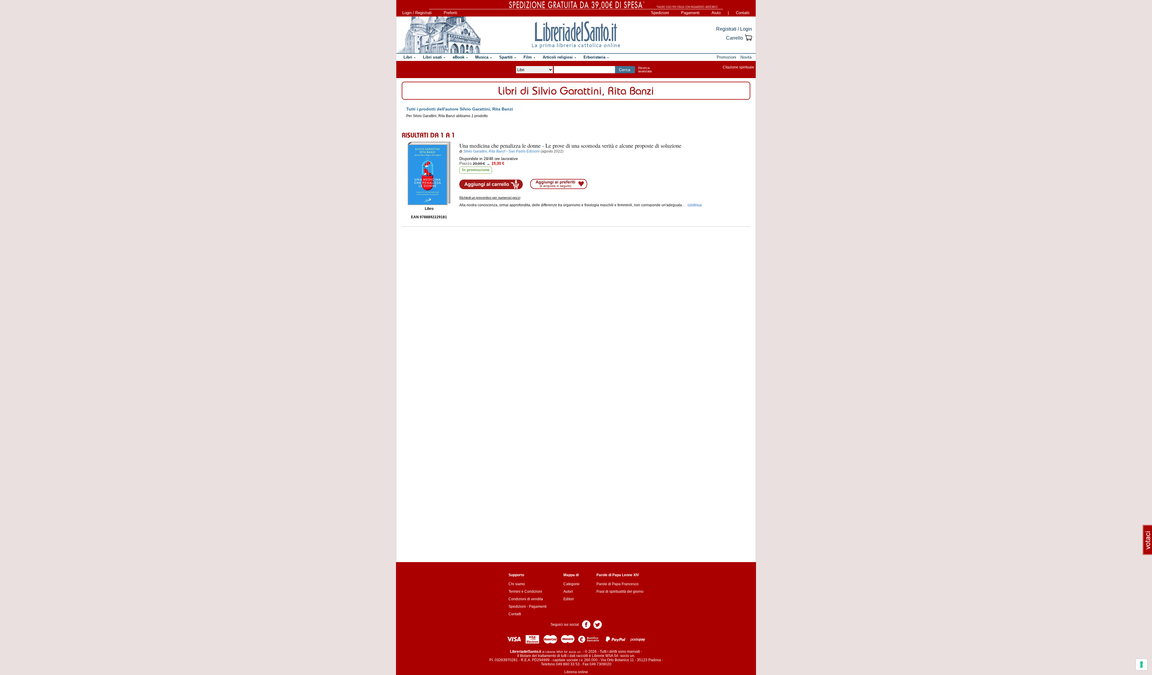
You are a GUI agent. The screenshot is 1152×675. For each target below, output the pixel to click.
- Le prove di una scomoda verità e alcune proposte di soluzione (570, 145)
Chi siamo (516, 584)
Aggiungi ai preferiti (558, 184)
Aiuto (716, 13)
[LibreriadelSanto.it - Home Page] (576, 34)
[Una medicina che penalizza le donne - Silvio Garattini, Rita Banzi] (429, 173)
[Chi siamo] (439, 35)
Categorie (571, 584)
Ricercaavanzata (645, 69)
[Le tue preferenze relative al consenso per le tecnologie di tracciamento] (1141, 664)
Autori (568, 591)
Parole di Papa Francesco (617, 584)
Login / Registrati (417, 13)
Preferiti (450, 13)
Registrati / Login (734, 29)
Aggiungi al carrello (491, 184)
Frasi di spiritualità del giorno (620, 591)
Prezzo (465, 163)
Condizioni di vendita (525, 599)
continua (695, 205)
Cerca (624, 69)
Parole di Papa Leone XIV (617, 575)
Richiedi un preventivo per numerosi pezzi (489, 197)
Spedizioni (660, 13)
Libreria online (576, 672)
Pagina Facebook (586, 624)
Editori (568, 599)
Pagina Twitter (597, 624)
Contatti (742, 13)
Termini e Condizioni (525, 591)
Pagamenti (690, 13)
